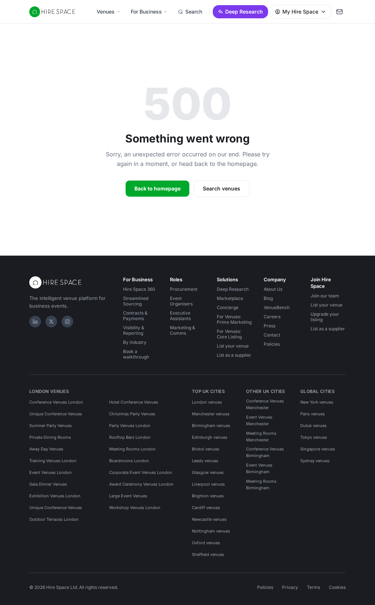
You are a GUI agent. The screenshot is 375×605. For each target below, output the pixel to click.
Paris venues (312, 413)
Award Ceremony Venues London (141, 484)
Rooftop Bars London (130, 437)
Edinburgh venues (209, 437)
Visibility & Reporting (133, 330)
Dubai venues (313, 425)
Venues (106, 11)
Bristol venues (205, 449)
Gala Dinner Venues (48, 484)
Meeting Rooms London (132, 449)
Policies (272, 344)
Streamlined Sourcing (135, 301)
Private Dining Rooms (50, 437)
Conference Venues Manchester (265, 404)
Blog (268, 298)
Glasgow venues (208, 472)
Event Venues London (50, 472)
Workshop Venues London (134, 507)
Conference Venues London (56, 402)
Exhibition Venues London (55, 495)
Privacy (290, 587)
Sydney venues (315, 460)
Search (193, 11)
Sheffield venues (208, 554)
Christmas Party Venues (132, 413)
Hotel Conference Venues (133, 402)
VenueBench (277, 307)
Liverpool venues (208, 484)
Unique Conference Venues (55, 413)
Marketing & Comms (182, 330)
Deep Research (244, 11)
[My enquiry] (339, 11)
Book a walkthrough (136, 354)
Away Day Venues (46, 449)
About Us (273, 289)
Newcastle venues (209, 519)
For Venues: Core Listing (229, 334)
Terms (313, 587)
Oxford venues (206, 542)
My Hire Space (300, 11)
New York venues (316, 402)
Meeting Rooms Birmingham (261, 484)
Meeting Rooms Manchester (261, 436)
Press (269, 326)
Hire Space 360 (139, 289)
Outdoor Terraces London (54, 519)
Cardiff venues (206, 507)
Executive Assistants (180, 315)
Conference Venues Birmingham (265, 452)
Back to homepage (157, 188)
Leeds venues (205, 460)
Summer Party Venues (50, 425)
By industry (134, 342)
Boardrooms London (129, 460)
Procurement (183, 289)
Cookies (337, 587)
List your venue (233, 346)
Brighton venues (208, 495)
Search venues (221, 188)
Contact (272, 335)
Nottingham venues (211, 531)
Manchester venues (211, 413)
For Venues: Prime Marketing (234, 319)
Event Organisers (181, 301)
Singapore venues (317, 449)
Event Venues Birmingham (259, 468)
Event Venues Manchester (259, 420)
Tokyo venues (313, 437)
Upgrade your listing (325, 316)
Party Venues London (130, 425)
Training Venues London (53, 460)
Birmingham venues (211, 425)
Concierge (227, 307)
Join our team (325, 295)
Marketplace (230, 298)
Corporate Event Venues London (140, 472)
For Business (146, 11)
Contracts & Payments (135, 315)
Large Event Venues (128, 495)
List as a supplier (234, 355)
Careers (272, 316)
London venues (207, 402)
